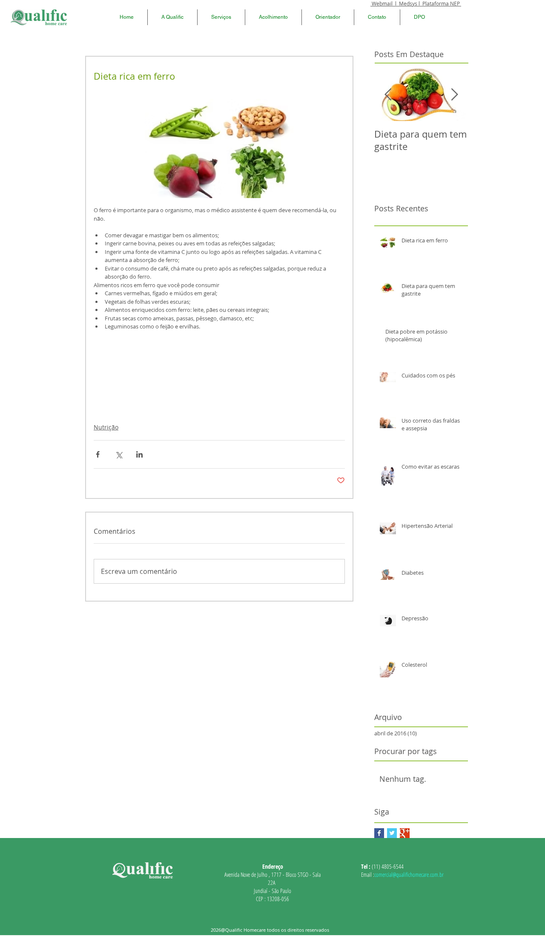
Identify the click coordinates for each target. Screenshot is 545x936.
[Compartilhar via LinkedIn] (139, 454)
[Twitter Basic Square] (392, 833)
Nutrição (106, 427)
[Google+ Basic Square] (405, 833)
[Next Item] (454, 94)
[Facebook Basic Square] (379, 833)
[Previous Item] (388, 94)
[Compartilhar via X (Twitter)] (119, 454)
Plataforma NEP (441, 3)
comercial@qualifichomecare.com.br (409, 874)
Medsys (408, 3)
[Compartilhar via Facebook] (98, 454)
